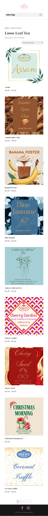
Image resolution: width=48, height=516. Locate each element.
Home (7, 28)
